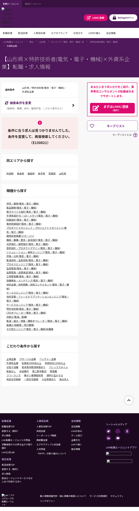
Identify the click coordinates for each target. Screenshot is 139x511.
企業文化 (75, 440)
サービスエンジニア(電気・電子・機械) (27, 304)
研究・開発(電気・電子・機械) (22, 203)
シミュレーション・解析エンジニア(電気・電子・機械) (35, 252)
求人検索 (6, 435)
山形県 (42, 41)
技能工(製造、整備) (16, 317)
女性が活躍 (12, 367)
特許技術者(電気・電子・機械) (104, 41)
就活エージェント (33, 3)
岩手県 (41, 173)
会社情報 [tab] (111, 33)
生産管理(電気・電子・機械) (21, 268)
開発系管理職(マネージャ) (20, 236)
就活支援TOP (8, 464)
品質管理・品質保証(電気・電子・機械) (27, 272)
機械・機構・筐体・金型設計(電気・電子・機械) (32, 240)
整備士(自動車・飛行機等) (20, 325)
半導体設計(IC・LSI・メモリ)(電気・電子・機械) (32, 215)
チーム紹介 (76, 435)
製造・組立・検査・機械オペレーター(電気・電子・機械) (36, 321)
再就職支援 (41, 440)
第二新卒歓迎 (39, 371)
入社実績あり (49, 379)
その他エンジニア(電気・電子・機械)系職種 (29, 329)
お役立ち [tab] (78, 33)
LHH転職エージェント (13, 41)
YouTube (117, 438)
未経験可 (24, 371)
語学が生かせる (54, 375)
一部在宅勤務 (31, 379)
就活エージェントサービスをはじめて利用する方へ (17, 479)
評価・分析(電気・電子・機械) (22, 256)
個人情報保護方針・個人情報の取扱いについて (63, 496)
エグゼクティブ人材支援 (48, 444)
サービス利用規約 (98, 496)
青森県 (20, 173)
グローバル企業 (27, 359)
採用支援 (40, 431)
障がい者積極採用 (33, 375)
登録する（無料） (10, 431)
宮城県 (52, 173)
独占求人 (64, 379)
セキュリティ (117, 496)
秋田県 (10, 173)
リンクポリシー (47, 500)
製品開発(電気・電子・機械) (21, 207)
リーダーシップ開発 (46, 435)
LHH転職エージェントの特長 (16, 440)
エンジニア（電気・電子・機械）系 (67, 41)
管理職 (53, 371)
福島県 (31, 173)
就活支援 (6, 459)
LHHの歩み (76, 431)
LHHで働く (76, 444)
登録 (98, 17)
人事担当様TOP (44, 426)
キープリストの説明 (135, 135)
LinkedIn (108, 438)
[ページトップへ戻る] (129, 400)
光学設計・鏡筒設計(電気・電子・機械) (27, 244)
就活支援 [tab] (23, 33)
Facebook (127, 431)
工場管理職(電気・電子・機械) (22, 276)
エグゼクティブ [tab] (59, 33)
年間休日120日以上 (55, 363)
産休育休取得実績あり (33, 367)
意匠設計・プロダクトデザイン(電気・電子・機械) (33, 248)
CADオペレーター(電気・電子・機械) (26, 312)
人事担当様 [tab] (39, 33)
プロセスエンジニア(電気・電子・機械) (27, 264)
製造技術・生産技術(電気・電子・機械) (27, 260)
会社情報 (76, 421)
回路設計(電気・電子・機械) (21, 219)
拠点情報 (75, 449)
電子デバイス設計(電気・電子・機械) (26, 211)
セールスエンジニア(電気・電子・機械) (27, 292)
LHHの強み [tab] (94, 33)
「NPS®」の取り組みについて (51, 453)
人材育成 (40, 449)
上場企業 (11, 359)
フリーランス (13, 375)
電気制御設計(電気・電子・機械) (23, 223)
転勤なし (11, 371)
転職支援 (6, 421)
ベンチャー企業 (47, 359)
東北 (31, 41)
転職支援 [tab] (7, 33)
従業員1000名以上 (31, 363)
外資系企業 (12, 45)
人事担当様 (42, 421)
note (117, 431)
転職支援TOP (8, 426)
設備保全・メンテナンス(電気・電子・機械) (29, 280)
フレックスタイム (58, 367)
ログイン (126, 17)
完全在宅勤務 (13, 379)
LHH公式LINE (8, 452)
